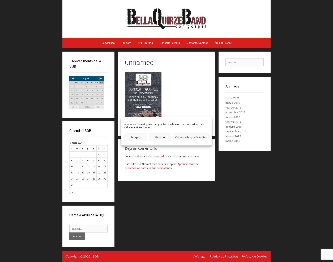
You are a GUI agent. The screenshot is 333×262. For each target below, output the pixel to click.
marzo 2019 (232, 102)
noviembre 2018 (235, 112)
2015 (74, 106)
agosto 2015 (233, 136)
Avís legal (199, 256)
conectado (159, 156)
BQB (96, 256)
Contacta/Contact (197, 42)
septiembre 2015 (235, 131)
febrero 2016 (233, 121)
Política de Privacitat (224, 256)
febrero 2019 (233, 107)
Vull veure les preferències (191, 137)
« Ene (72, 193)
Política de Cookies (254, 256)
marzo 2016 (232, 117)
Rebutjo (160, 137)
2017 (99, 106)
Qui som (126, 42)
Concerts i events (170, 42)
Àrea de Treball (223, 42)
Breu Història (145, 42)
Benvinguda (108, 42)
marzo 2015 (232, 141)
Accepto (135, 137)
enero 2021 (232, 98)
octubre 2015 (233, 126)
